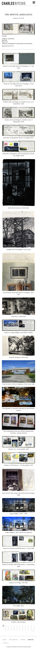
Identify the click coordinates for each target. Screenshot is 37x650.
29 (14, 630)
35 (31, 630)
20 (19, 628)
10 (22, 626)
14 (34, 626)
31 (19, 630)
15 (5, 628)
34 (28, 630)
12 (28, 626)
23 (28, 628)
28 (11, 630)
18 (14, 628)
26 (5, 630)
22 (25, 628)
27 (8, 630)
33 (25, 630)
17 (11, 628)
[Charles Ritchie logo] (14, 4)
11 (25, 626)
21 (22, 628)
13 (31, 626)
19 (17, 628)
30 (17, 630)
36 (34, 630)
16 (8, 628)
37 (32, 631)
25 (34, 628)
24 (31, 628)
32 (22, 630)
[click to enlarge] (18, 29)
